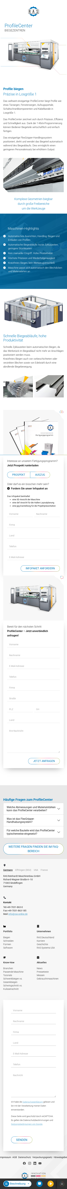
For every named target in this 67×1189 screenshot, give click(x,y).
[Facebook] (24, 1163)
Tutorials (7, 975)
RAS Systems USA (46, 947)
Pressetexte (43, 971)
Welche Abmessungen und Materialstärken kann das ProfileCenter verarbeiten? (31, 809)
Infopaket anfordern (40, 568)
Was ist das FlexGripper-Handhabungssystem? (20, 820)
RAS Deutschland (45, 937)
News (39, 968)
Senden (21, 1140)
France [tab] (44, 870)
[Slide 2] (36, 779)
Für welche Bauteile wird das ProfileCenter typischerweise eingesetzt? (31, 832)
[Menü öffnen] (62, 1184)
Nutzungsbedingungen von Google (26, 1124)
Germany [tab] (8, 870)
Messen (41, 975)
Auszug (40, 474)
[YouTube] (40, 1163)
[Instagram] (29, 1163)
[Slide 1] (30, 779)
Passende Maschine (13, 971)
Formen (7, 944)
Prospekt (18, 474)
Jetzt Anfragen (44, 761)
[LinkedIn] (34, 1163)
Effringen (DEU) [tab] (23, 870)
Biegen (6, 937)
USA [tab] (36, 870)
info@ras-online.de (17, 914)
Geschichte (42, 944)
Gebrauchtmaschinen (48, 978)
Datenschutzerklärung (33, 1102)
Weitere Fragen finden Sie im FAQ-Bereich (33, 849)
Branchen (8, 968)
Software (8, 947)
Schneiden (8, 941)
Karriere (41, 941)
